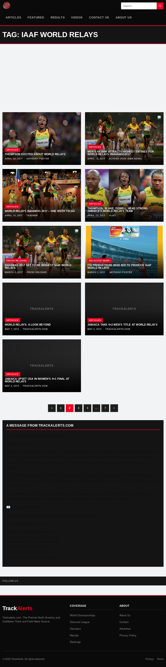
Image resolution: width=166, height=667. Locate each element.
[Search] (160, 5)
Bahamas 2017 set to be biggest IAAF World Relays (38, 266)
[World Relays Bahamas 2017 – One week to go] (41, 195)
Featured (36, 17)
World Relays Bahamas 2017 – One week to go (40, 211)
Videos (77, 17)
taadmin (31, 215)
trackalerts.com (35, 328)
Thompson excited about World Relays (35, 154)
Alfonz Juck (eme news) (125, 158)
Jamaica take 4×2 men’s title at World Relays (122, 324)
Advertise (125, 628)
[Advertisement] (83, 78)
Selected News (99, 260)
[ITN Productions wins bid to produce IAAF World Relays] (124, 252)
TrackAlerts (17, 659)
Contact (124, 622)
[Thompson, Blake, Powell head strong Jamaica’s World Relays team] (124, 195)
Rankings (75, 642)
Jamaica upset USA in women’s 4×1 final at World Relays (37, 380)
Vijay (112, 215)
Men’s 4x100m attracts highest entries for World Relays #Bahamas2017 (120, 153)
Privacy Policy (127, 635)
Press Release (16, 260)
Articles (13, 17)
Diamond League (79, 622)
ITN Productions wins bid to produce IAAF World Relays (119, 266)
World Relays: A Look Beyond (28, 324)
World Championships (82, 615)
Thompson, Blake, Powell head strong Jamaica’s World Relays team (117, 210)
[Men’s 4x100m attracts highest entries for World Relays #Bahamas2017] (124, 138)
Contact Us (99, 17)
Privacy (150, 659)
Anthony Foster (37, 158)
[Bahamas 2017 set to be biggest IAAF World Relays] (41, 252)
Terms (160, 659)
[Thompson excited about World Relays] (41, 138)
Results (58, 17)
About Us (124, 17)
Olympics (75, 628)
